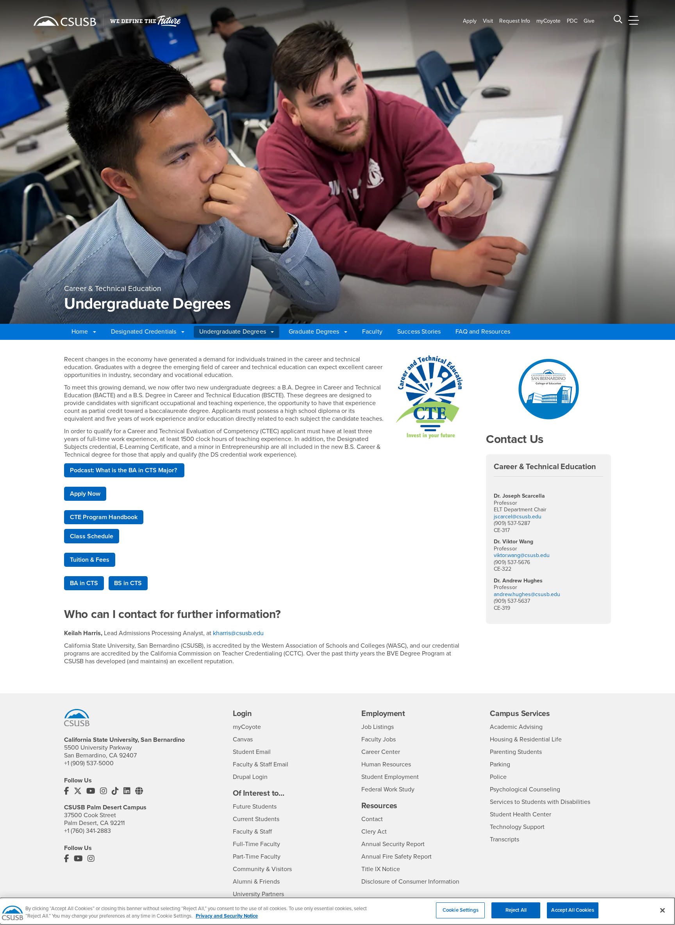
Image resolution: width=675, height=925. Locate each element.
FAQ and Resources (482, 332)
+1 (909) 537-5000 (89, 763)
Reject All (516, 910)
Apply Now (85, 494)
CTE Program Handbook (104, 517)
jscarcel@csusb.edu (517, 516)
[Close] (662, 910)
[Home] (65, 21)
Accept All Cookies (572, 910)
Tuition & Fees (89, 560)
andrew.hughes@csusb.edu (527, 594)
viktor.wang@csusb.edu (522, 555)
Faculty (372, 332)
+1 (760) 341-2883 (87, 831)
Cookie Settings (461, 910)
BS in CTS (128, 583)
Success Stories (419, 332)
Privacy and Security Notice (227, 916)
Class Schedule (91, 536)
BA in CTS (84, 583)
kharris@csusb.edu (238, 633)
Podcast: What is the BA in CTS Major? (124, 470)
